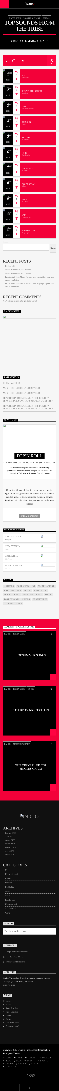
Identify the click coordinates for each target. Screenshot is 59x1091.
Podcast (32, 1058)
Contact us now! (12, 1023)
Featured (8, 883)
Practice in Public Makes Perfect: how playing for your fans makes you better (28, 399)
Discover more (9, 985)
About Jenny (12, 546)
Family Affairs (13, 565)
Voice (18, 604)
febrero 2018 (10, 847)
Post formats (11, 599)
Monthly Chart (31, 18)
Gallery (16, 590)
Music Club (40, 590)
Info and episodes (29, 516)
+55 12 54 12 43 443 (14, 957)
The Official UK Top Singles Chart (30, 767)
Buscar (5, 242)
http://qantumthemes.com (17, 952)
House (31, 689)
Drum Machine (46, 586)
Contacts (37, 1063)
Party (48, 595)
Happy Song (15, 18)
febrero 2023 (10, 833)
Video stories (10, 909)
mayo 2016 (9, 855)
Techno (8, 604)
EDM (6, 590)
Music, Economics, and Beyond (18, 270)
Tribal (46, 18)
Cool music (23, 586)
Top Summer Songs (31, 655)
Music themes (12, 595)
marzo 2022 (10, 840)
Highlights (9, 887)
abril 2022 (9, 837)
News (7, 896)
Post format (10, 900)
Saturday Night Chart (31, 710)
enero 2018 (9, 851)
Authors (9, 586)
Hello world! (10, 266)
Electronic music (12, 874)
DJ (6, 870)
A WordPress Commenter (13, 301)
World (7, 913)
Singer (26, 599)
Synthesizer (40, 599)
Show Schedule (12, 1008)
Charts (9, 1063)
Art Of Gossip (13, 536)
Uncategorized (11, 904)
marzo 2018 (10, 844)
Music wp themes (32, 595)
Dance (7, 634)
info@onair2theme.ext (15, 962)
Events (8, 878)
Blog (8, 1061)
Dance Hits (11, 556)
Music (7, 891)
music (27, 590)
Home (8, 1001)
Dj (34, 586)
